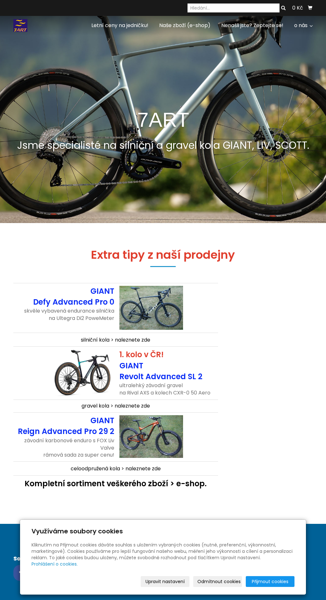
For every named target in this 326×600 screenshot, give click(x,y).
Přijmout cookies (270, 581)
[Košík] (310, 7)
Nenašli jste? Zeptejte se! (252, 25)
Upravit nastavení (165, 581)
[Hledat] (283, 8)
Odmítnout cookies (219, 581)
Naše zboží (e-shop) (184, 25)
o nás (301, 25)
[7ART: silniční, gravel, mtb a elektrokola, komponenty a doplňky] (20, 25)
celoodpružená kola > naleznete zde (116, 468)
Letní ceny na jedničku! (119, 25)
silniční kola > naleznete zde (115, 339)
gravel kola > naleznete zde (116, 405)
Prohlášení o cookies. (55, 564)
